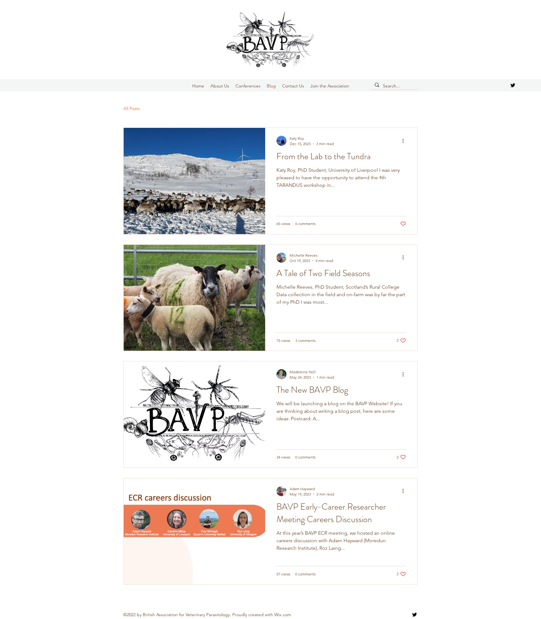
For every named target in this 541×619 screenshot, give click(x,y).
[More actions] (405, 140)
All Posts (131, 108)
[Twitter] (513, 85)
